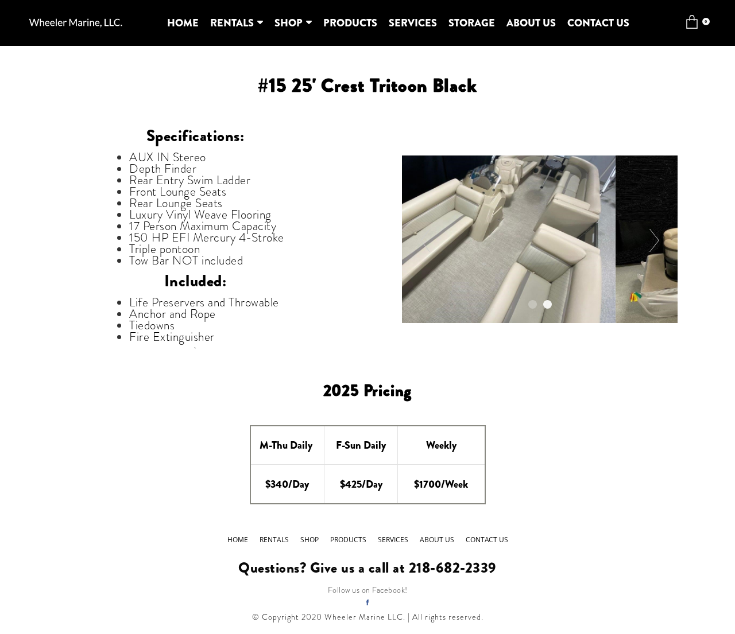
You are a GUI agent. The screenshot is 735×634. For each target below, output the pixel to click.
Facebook (388, 590)
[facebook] (367, 602)
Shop (288, 22)
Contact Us (598, 22)
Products (350, 22)
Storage (471, 22)
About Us (531, 22)
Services (413, 22)
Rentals (232, 22)
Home (183, 22)
